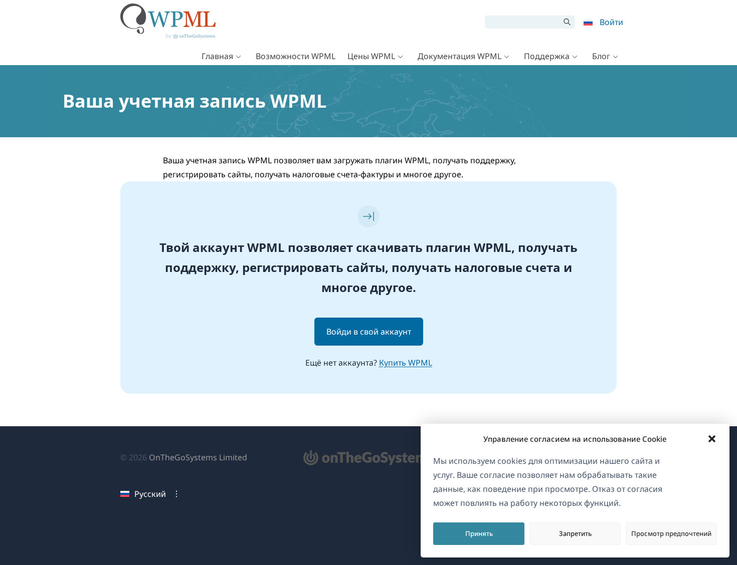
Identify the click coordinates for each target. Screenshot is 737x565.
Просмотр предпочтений (671, 533)
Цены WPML (371, 56)
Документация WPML (459, 56)
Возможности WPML (295, 56)
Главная (217, 56)
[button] (712, 439)
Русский (150, 493)
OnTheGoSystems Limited (198, 457)
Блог (601, 56)
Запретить (575, 533)
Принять (479, 533)
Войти (611, 22)
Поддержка (547, 56)
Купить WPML (405, 362)
